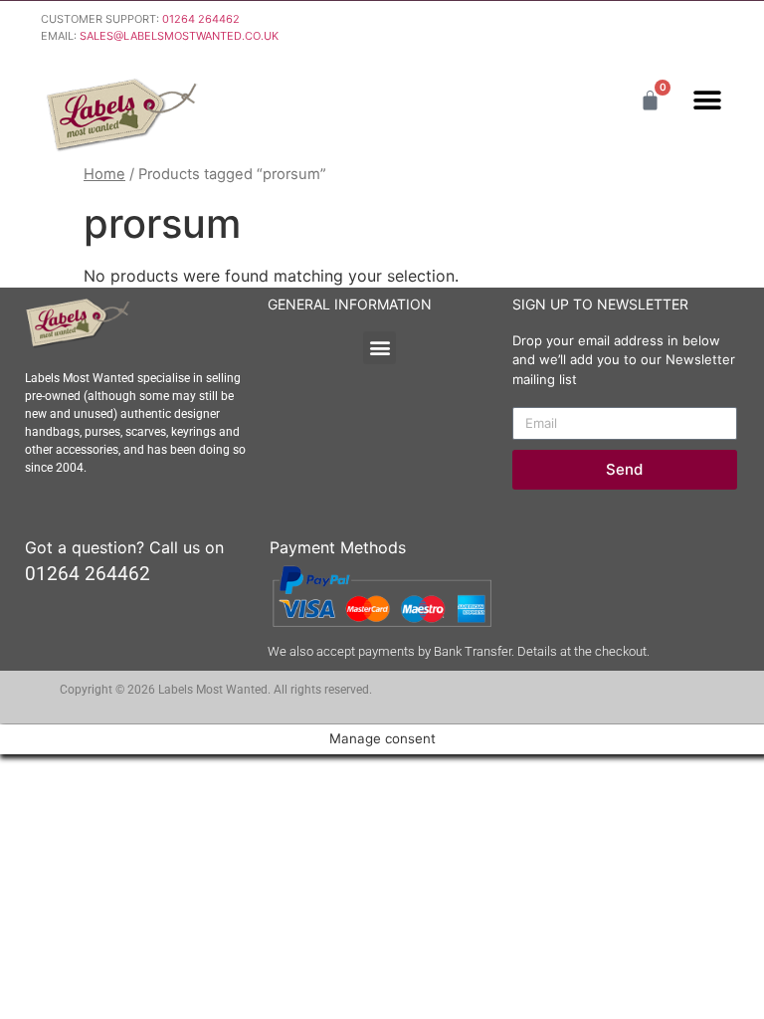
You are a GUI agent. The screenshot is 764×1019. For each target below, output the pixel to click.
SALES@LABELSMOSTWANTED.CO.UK (179, 36)
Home (104, 174)
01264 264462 (201, 19)
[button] (706, 100)
